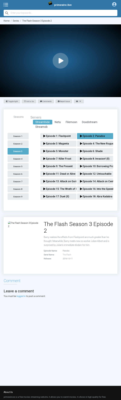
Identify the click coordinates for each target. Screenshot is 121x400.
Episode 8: (95, 158)
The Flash (67, 255)
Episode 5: (56, 151)
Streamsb (41, 126)
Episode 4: (96, 143)
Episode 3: (57, 143)
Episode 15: (59, 188)
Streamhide (42, 122)
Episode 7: (58, 158)
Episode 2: (93, 136)
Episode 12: (96, 173)
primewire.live (63, 4)
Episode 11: (59, 173)
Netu (58, 122)
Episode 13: (59, 181)
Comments (47, 101)
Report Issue (65, 101)
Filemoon (71, 122)
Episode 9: (59, 166)
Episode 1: (58, 136)
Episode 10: (96, 166)
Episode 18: (96, 196)
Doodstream (89, 122)
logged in (21, 296)
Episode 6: (92, 151)
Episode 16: (96, 188)
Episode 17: (57, 196)
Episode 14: (96, 181)
